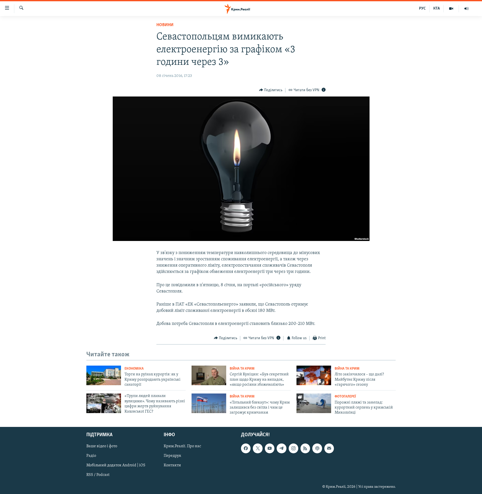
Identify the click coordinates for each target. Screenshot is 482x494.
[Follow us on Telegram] (281, 448)
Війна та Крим (242, 369)
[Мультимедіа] (451, 8)
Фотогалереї (345, 397)
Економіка (134, 369)
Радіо (91, 456)
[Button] (271, 90)
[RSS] (305, 448)
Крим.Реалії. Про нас (182, 446)
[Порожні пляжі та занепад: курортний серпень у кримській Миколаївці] (313, 403)
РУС (422, 9)
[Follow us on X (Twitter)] (257, 448)
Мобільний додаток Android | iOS (115, 465)
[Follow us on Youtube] (269, 448)
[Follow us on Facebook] (246, 448)
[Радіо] (466, 8)
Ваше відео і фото (101, 446)
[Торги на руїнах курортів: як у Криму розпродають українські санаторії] (103, 375)
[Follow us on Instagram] (293, 448)
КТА (436, 9)
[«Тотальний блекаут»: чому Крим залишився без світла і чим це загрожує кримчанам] (209, 403)
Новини (164, 25)
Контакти (172, 465)
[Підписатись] (329, 448)
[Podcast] (317, 448)
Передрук (172, 456)
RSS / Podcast (97, 475)
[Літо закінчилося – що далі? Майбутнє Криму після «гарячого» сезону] (313, 375)
